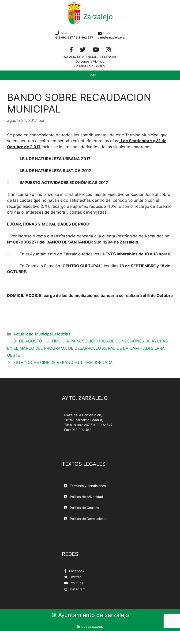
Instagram (77, 589)
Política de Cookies (84, 508)
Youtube (76, 583)
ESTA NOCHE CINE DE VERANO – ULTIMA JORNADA (63, 362)
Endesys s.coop (90, 626)
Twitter (75, 577)
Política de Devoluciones (88, 519)
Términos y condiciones (87, 486)
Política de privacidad (86, 497)
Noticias (62, 334)
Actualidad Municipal (33, 334)
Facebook (76, 571)
